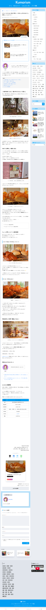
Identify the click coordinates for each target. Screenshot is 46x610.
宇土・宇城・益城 (37, 59)
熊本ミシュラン (40, 90)
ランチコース (35, 84)
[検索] (43, 104)
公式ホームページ (5, 356)
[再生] (32, 570)
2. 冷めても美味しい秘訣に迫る (8, 81)
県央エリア (34, 56)
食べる (28, 485)
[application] (37, 568)
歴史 (40, 88)
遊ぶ (36, 94)
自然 (41, 92)
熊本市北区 (36, 28)
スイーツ (38, 78)
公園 (33, 86)
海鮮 (43, 88)
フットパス (34, 82)
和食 (39, 86)
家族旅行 (42, 86)
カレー (34, 76)
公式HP (18, 413)
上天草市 (35, 17)
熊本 (36, 90)
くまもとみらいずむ (26, 5)
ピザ (36, 80)
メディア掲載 (34, 5)
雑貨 (39, 94)
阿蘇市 (35, 48)
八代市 (35, 54)
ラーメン (39, 84)
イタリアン (40, 70)
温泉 (33, 90)
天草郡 (35, 21)
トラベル (42, 78)
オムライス (38, 74)
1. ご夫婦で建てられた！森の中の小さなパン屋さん (12, 79)
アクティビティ (35, 70)
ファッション (40, 80)
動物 (36, 86)
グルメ (37, 76)
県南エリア (34, 50)
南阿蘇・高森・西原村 (38, 39)
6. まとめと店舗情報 (6, 86)
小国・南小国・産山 (38, 41)
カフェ (43, 74)
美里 (36, 92)
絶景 (33, 92)
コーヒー (34, 78)
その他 (34, 12)
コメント (4, 515)
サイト (3, 535)
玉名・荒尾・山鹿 (37, 43)
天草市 (35, 19)
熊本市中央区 (36, 25)
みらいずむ (34, 68)
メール (3, 531)
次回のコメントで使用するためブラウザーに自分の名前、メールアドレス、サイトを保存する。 (16, 540)
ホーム (10, 5)
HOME (24, 601)
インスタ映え (39, 72)
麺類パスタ (34, 96)
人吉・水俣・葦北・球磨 (39, 52)
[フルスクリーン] (42, 570)
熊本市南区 (36, 30)
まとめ (41, 66)
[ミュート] (41, 570)
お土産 (21, 485)
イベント (34, 72)
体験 (43, 84)
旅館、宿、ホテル (35, 88)
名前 (3, 527)
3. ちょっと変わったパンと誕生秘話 (9, 82)
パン (24, 485)
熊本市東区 (36, 32)
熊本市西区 (36, 34)
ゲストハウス (42, 76)
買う (33, 94)
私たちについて (17, 5)
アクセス (39, 68)
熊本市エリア (35, 23)
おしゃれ (34, 66)
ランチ (39, 82)
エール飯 (34, 74)
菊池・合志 (36, 45)
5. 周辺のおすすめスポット (7, 85)
